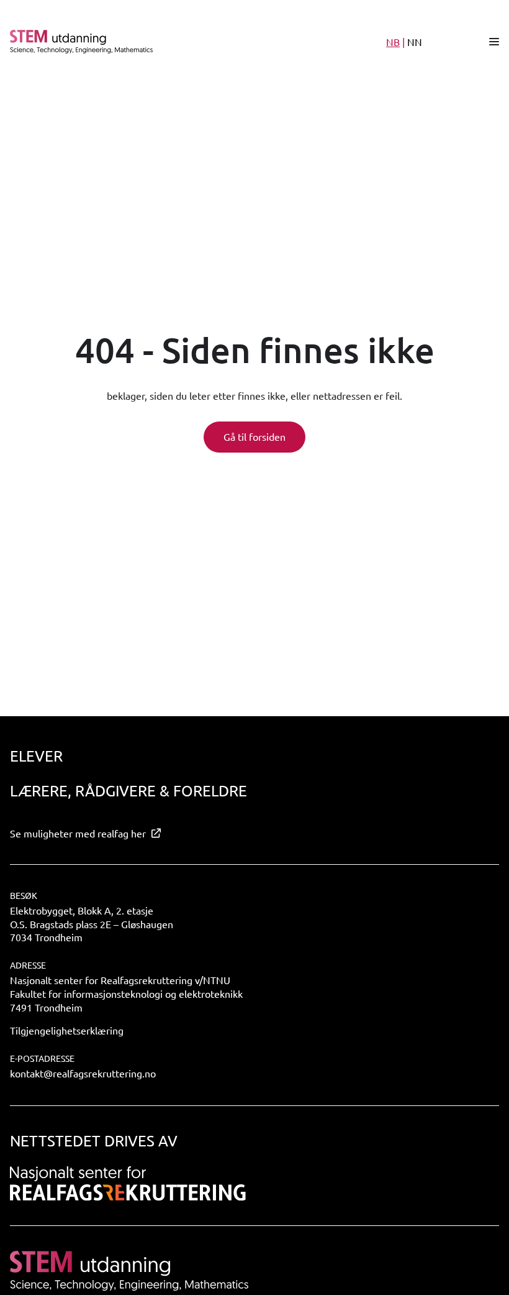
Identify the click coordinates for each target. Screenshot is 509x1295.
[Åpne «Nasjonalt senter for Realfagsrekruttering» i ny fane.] (128, 1183)
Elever (36, 756)
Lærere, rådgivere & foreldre (128, 790)
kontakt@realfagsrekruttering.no (83, 1073)
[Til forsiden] (154, 41)
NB (393, 41)
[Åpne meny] (494, 41)
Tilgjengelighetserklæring (67, 1030)
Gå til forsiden (254, 436)
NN (414, 41)
